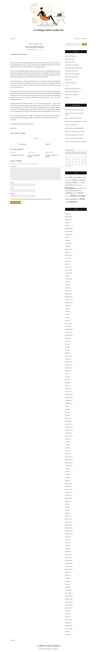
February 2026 (68, 216)
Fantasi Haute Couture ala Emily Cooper (74, 68)
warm (66, 113)
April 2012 (67, 477)
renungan (81, 196)
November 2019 (68, 273)
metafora (67, 190)
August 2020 (68, 261)
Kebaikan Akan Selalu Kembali (71, 76)
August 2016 (68, 338)
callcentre (67, 180)
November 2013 (68, 430)
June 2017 (67, 311)
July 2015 (67, 373)
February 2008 (68, 619)
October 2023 (68, 243)
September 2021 (69, 249)
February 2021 (68, 255)
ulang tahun (72, 202)
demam (78, 180)
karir (72, 185)
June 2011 (67, 507)
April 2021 (67, 252)
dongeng (82, 180)
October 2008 (68, 602)
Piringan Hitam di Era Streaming (72, 65)
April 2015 (67, 382)
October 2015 (68, 365)
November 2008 (68, 599)
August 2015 (68, 370)
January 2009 (68, 593)
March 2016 (68, 353)
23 (85, 161)
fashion (71, 182)
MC (82, 188)
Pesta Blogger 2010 (79, 128)
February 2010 (68, 554)
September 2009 (69, 569)
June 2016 (67, 344)
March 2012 (68, 480)
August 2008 (68, 608)
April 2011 (67, 513)
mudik (71, 190)
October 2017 (68, 299)
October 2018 (68, 279)
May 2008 (67, 613)
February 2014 (68, 421)
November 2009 (68, 563)
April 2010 (67, 548)
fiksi (74, 182)
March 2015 (68, 385)
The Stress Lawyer (69, 128)
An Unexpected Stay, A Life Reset (72, 73)
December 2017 (68, 293)
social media (73, 199)
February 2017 (68, 323)
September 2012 (69, 465)
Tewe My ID (67, 124)
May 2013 (67, 447)
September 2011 (69, 498)
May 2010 (67, 545)
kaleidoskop (68, 185)
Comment (13, 166)
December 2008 (68, 596)
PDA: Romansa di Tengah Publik (72, 91)
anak (12, 133)
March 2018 (68, 287)
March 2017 (68, 320)
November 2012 (68, 462)
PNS (72, 195)
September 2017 (69, 302)
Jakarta (83, 182)
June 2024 (67, 240)
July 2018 (67, 282)
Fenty (66, 134)
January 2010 (68, 557)
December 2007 (68, 625)
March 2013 (68, 453)
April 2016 (67, 350)
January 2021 (68, 258)
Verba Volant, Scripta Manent (71, 94)
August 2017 (68, 305)
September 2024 (69, 234)
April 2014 (67, 415)
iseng (81, 182)
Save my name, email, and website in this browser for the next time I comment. (32, 199)
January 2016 (68, 359)
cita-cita (17, 133)
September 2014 (69, 403)
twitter (66, 202)
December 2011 (68, 489)
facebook (67, 182)
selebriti (23, 133)
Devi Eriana (67, 141)
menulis (84, 188)
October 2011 (68, 495)
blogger (81, 177)
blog (78, 177)
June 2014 (67, 409)
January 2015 (68, 391)
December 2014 (68, 394)
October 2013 (68, 433)
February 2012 (68, 483)
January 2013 (68, 456)
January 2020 (68, 267)
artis (73, 177)
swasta (78, 199)
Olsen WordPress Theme (45, 648)
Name (12, 182)
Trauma (67, 85)
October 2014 (68, 400)
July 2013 (67, 442)
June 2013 (67, 445)
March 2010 (68, 551)
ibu (78, 182)
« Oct (66, 166)
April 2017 (67, 317)
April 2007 (67, 631)
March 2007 (68, 634)
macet (79, 188)
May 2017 (67, 314)
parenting (68, 193)
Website (12, 193)
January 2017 (68, 326)
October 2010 (68, 530)
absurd (66, 177)
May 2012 (67, 474)
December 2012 (68, 459)
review (67, 199)
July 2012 (67, 468)
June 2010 (67, 542)
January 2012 (68, 486)
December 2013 (68, 427)
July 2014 (67, 406)
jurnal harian (36, 44)
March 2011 (68, 516)
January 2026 (68, 219)
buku (84, 177)
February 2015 (68, 388)
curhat (74, 180)
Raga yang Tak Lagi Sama (70, 56)
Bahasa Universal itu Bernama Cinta (73, 88)
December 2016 (68, 329)
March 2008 (68, 616)
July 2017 (67, 308)
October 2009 (68, 566)
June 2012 (67, 471)
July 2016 (67, 341)
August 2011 (68, 501)
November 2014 (68, 397)
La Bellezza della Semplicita (48, 646)
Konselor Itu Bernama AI (70, 62)
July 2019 (67, 276)
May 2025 (67, 222)
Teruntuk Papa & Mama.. (17, 155)
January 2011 (68, 522)
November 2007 (68, 628)
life (41, 44)
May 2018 (67, 284)
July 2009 (67, 575)
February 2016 (68, 356)
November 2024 (68, 231)
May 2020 (67, 264)
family (30, 44)
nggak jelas (75, 190)
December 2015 (68, 362)
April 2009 (67, 584)
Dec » (69, 166)
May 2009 (67, 581)
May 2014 (67, 412)
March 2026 (68, 213)
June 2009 (67, 578)
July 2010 (67, 539)
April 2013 (67, 450)
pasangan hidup (75, 192)
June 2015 (67, 376)
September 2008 (69, 605)
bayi (75, 177)
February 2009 (68, 590)
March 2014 (68, 418)
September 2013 (69, 436)
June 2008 (67, 610)
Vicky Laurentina (68, 121)
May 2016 (67, 347)
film (77, 182)
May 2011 (67, 510)
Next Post (48, 144)
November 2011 (68, 492)
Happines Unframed (69, 59)
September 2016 (69, 335)
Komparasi (67, 97)
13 (76, 159)
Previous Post (22, 144)
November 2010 (68, 528)
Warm (66, 109)
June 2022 (67, 246)
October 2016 (68, 332)
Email (12, 188)
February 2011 (68, 519)
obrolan (80, 190)
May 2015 (67, 379)
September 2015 (69, 367)
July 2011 (67, 504)
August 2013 (68, 439)
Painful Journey (68, 79)
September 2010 (69, 533)
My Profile (12, 38)
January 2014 (68, 424)
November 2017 (68, 296)
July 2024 (67, 237)
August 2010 (68, 536)
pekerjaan (81, 193)
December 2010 (68, 525)
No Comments (40, 49)
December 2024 (68, 228)
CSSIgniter (55, 648)
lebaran (75, 188)
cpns (70, 180)
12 (73, 159)
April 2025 (67, 225)
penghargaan (67, 196)
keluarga (69, 187)
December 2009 (68, 560)
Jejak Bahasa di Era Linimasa (71, 71)
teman (82, 199)
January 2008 (68, 622)
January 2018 (68, 290)
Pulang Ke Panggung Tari (70, 82)
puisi (76, 196)
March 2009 (68, 587)
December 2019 (68, 270)
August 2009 (68, 572)
